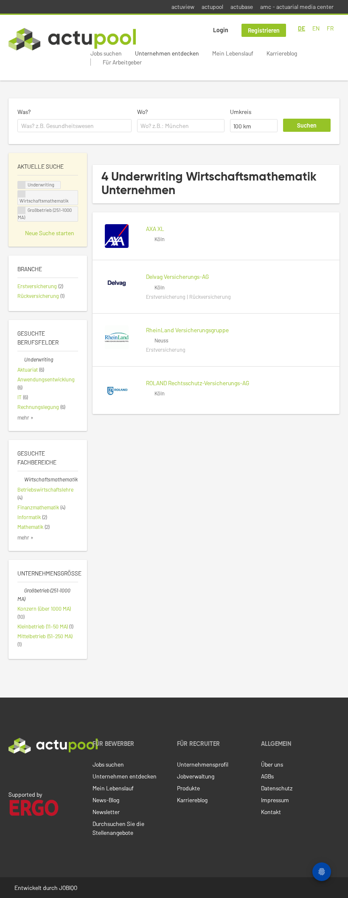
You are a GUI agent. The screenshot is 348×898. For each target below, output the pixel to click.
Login (220, 29)
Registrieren (264, 30)
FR (330, 28)
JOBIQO (68, 887)
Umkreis (240, 111)
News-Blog (106, 799)
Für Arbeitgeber (122, 62)
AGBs (267, 776)
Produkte (188, 788)
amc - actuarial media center (297, 6)
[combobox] (74, 126)
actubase (241, 6)
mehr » (25, 417)
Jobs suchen (106, 53)
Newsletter (106, 811)
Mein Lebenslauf (232, 53)
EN (316, 28)
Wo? (142, 111)
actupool (212, 6)
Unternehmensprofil (202, 764)
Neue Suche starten (49, 232)
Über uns (272, 764)
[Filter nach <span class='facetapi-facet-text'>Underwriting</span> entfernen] (21, 185)
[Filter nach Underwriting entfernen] (20, 359)
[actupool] (72, 39)
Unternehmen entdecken (167, 53)
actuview (182, 6)
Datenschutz (276, 788)
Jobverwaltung (195, 776)
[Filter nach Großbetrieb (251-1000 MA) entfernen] (20, 590)
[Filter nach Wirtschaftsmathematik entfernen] (20, 479)
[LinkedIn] (13, 771)
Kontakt (271, 811)
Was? (24, 111)
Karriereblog (282, 53)
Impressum (275, 799)
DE (301, 28)
